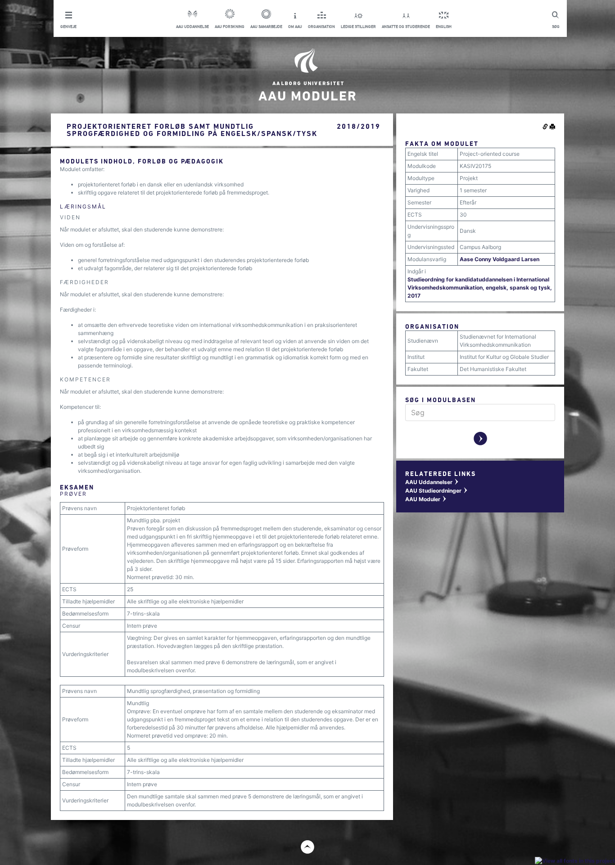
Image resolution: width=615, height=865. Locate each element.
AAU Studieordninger (436, 490)
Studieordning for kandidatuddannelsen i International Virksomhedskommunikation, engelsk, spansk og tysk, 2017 (479, 287)
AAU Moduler (426, 499)
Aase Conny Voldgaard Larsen (499, 259)
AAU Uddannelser (432, 482)
